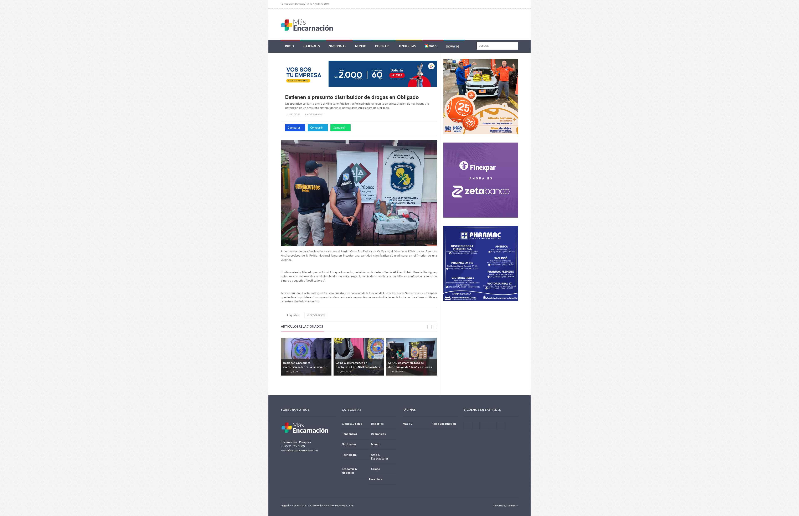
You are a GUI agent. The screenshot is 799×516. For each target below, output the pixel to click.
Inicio (289, 46)
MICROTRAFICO (316, 315)
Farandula (375, 479)
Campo (375, 469)
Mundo (360, 46)
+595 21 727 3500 (293, 446)
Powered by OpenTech (505, 505)
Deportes (382, 46)
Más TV (407, 423)
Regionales (311, 46)
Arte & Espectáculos (379, 456)
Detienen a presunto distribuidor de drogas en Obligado (352, 96)
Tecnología (349, 454)
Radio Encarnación (444, 423)
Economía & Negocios (349, 471)
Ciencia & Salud (352, 423)
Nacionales (337, 46)
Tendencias (407, 46)
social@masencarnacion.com (299, 450)
